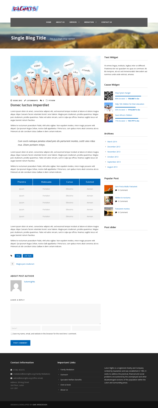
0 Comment (123, 190)
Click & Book (65, 385)
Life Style (28, 256)
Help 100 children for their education (129, 104)
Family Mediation (67, 369)
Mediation (89, 22)
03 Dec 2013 (17, 100)
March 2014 (112, 141)
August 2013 (112, 167)
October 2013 (112, 157)
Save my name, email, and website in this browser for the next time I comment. (45, 333)
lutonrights (32, 100)
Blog (18, 256)
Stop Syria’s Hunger (123, 93)
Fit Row (52, 100)
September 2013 (114, 162)
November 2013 (113, 152)
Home (48, 22)
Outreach (64, 374)
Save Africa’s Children (123, 115)
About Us (60, 22)
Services (73, 22)
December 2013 (113, 147)
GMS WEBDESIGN (40, 404)
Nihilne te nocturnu (122, 197)
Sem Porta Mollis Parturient (126, 186)
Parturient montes (122, 209)
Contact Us (106, 22)
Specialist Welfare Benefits (71, 380)
